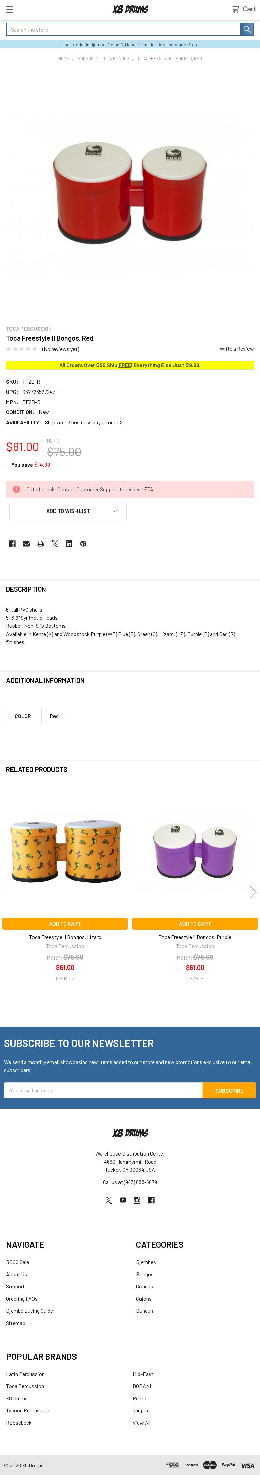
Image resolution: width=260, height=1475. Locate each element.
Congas (144, 1286)
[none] (130, 193)
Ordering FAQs (22, 1298)
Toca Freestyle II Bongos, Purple (195, 937)
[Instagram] (137, 1200)
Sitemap (15, 1322)
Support (15, 1286)
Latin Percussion (25, 1374)
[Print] (41, 544)
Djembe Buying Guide (29, 1310)
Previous (7, 892)
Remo (139, 1398)
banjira (140, 1410)
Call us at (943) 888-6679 (130, 1182)
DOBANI (142, 1386)
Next (253, 892)
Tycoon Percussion (27, 1410)
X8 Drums (17, 1398)
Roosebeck (19, 1422)
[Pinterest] (83, 544)
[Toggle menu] (9, 9)
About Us (16, 1274)
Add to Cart (65, 923)
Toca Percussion (25, 1386)
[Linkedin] (69, 544)
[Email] (26, 544)
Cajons (144, 1298)
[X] (55, 544)
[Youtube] (123, 1200)
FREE (124, 365)
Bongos (145, 1274)
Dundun (144, 1310)
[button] (68, 511)
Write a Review (237, 348)
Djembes (146, 1262)
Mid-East (143, 1374)
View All (141, 1422)
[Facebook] (12, 544)
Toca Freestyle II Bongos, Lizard (65, 937)
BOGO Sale (17, 1262)
